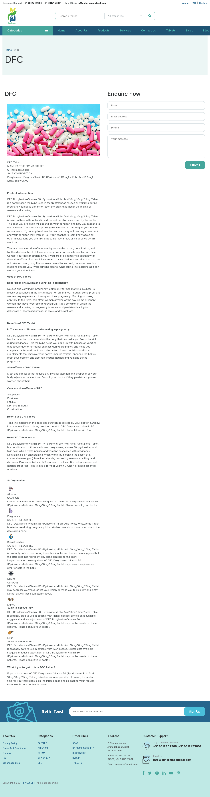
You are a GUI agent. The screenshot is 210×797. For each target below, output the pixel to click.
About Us (81, 30)
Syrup (189, 30)
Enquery (6, 753)
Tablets (171, 30)
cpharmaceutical (11, 763)
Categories (14, 30)
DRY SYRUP (44, 758)
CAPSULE (42, 743)
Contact (203, 3)
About (185, 3)
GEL (40, 763)
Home (61, 30)
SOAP (75, 743)
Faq (4, 758)
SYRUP (76, 758)
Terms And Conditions (14, 748)
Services (125, 30)
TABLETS (77, 763)
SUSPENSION (79, 753)
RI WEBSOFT (29, 782)
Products (104, 30)
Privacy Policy (9, 743)
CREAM (41, 753)
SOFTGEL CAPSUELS (83, 748)
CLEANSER (43, 748)
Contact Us (148, 30)
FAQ (194, 3)
